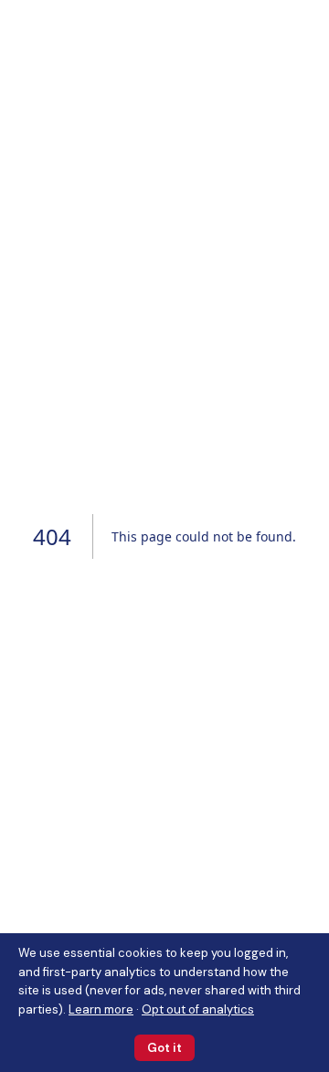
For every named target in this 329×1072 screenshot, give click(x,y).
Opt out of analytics (198, 1009)
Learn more (101, 1009)
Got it (164, 1048)
